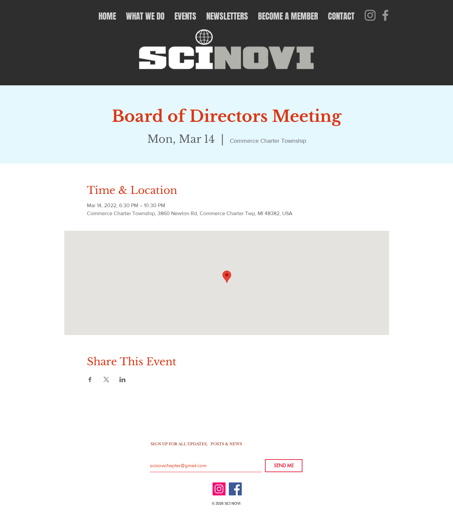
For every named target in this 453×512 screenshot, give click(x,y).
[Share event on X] (106, 379)
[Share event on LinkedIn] (122, 379)
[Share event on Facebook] (90, 379)
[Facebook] (235, 488)
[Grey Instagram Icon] (370, 15)
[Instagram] (219, 488)
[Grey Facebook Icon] (385, 15)
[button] (145, 16)
